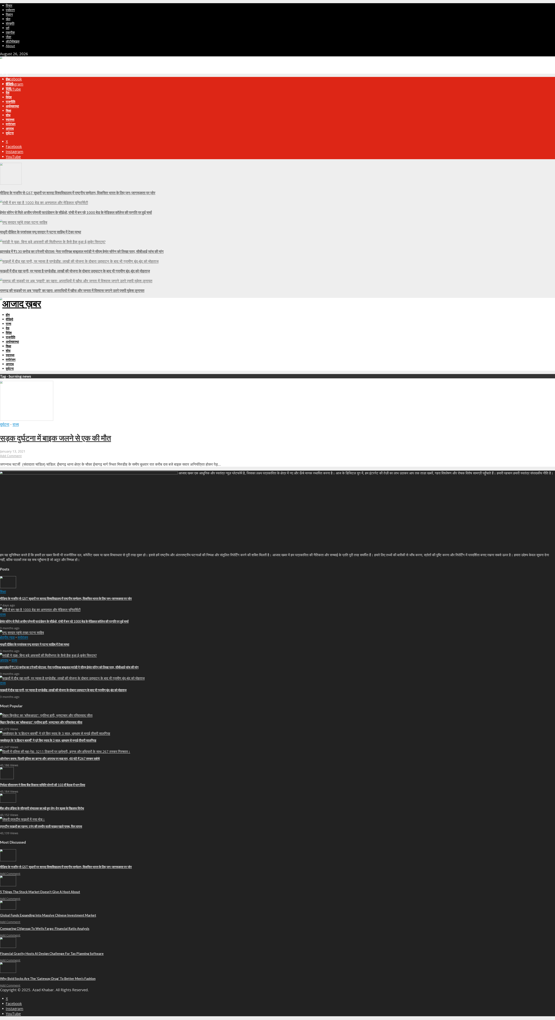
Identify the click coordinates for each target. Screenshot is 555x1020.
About (10, 46)
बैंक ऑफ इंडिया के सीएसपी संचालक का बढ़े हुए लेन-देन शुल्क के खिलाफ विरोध (42, 808)
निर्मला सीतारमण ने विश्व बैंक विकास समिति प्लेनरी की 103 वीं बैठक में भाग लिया (42, 785)
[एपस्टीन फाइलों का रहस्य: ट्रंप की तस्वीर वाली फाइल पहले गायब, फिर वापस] (22, 819)
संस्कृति (10, 23)
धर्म (7, 28)
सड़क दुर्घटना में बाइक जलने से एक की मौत (55, 437)
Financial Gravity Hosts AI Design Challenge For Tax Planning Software (52, 954)
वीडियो (9, 83)
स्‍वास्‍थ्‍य (10, 119)
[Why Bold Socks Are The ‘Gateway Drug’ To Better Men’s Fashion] (8, 971)
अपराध (10, 128)
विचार (9, 5)
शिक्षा (8, 110)
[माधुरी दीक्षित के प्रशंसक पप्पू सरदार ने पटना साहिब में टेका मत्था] (23, 222)
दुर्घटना (10, 133)
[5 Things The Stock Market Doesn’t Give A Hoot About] (8, 885)
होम (8, 79)
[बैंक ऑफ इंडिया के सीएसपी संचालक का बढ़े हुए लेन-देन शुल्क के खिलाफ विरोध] (8, 801)
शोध (8, 115)
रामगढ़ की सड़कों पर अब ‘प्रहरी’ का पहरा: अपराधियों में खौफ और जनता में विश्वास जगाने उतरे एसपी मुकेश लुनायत (72, 290)
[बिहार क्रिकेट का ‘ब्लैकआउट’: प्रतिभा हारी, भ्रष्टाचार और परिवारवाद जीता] (46, 715)
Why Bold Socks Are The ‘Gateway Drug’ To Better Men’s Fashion (48, 979)
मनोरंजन (10, 124)
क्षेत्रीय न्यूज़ (7, 637)
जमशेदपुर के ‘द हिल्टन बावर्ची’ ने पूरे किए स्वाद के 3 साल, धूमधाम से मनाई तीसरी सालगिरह (48, 740)
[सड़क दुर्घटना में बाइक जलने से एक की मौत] (26, 419)
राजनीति (10, 101)
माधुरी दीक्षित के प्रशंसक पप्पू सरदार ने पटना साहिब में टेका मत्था (40, 232)
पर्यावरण (10, 10)
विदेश (9, 97)
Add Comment (11, 456)
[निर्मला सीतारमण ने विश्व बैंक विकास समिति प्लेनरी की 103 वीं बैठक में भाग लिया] (7, 777)
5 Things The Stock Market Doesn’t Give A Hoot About (40, 892)
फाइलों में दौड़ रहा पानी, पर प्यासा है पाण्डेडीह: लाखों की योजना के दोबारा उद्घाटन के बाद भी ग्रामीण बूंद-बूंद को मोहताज (75, 271)
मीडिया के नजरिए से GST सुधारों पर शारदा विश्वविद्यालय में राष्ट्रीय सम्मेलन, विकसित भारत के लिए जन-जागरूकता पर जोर (77, 193)
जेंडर (8, 37)
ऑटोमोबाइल (12, 41)
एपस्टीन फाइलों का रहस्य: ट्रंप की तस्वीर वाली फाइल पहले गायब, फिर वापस (41, 826)
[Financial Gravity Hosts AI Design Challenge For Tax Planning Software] (8, 946)
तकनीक (10, 32)
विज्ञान (9, 14)
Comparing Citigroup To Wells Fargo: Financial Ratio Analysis (44, 929)
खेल (8, 19)
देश (7, 92)
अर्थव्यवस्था (12, 106)
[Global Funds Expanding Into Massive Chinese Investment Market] (8, 908)
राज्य (8, 88)
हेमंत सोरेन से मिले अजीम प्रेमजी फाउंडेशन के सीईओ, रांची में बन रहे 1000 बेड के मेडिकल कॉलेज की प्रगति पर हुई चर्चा (76, 212)
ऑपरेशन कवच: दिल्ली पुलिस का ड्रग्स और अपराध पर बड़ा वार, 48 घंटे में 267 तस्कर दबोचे (50, 758)
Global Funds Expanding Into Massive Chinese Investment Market (48, 915)
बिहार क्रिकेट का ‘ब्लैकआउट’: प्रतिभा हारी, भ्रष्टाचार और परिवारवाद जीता (41, 722)
